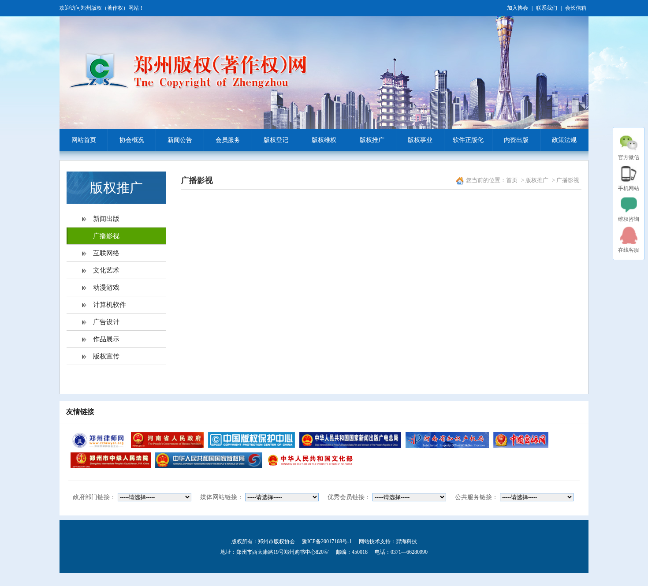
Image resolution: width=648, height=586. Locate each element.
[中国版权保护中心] (251, 440)
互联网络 (106, 253)
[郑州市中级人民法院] (111, 460)
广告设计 (106, 321)
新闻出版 (106, 218)
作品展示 (106, 339)
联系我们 (546, 8)
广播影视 (106, 235)
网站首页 (83, 140)
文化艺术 (106, 270)
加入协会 (517, 8)
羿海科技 (406, 541)
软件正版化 (468, 140)
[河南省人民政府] (167, 440)
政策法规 (564, 140)
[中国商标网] (521, 440)
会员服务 (228, 140)
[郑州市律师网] (99, 440)
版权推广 (372, 140)
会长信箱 (575, 8)
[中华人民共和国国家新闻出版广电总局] (350, 440)
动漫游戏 (106, 287)
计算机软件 (109, 304)
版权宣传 (106, 356)
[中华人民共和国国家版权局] (208, 460)
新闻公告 (180, 140)
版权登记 (276, 140)
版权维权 (324, 140)
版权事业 (420, 140)
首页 (512, 180)
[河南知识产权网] (447, 440)
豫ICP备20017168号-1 (327, 541)
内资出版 (516, 140)
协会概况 (131, 140)
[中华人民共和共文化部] (310, 460)
